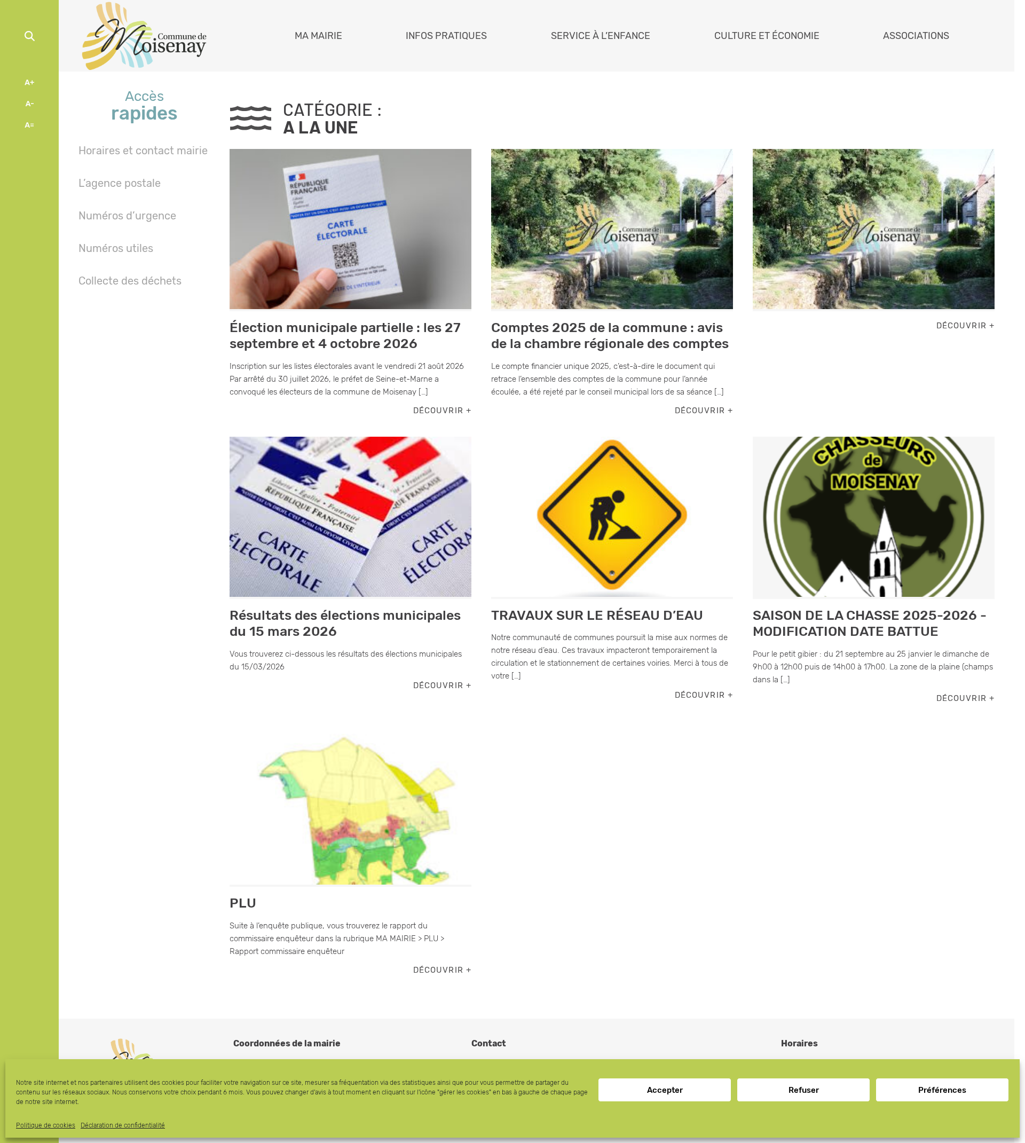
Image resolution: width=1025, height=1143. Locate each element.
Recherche (29, 36)
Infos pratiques (446, 36)
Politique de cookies (45, 1125)
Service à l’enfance (600, 36)
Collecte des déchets (130, 280)
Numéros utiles (115, 248)
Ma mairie (318, 36)
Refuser (804, 1090)
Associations (916, 36)
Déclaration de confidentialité (123, 1125)
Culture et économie (766, 36)
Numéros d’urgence (127, 215)
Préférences (942, 1090)
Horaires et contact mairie (143, 150)
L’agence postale (119, 183)
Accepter (665, 1090)
